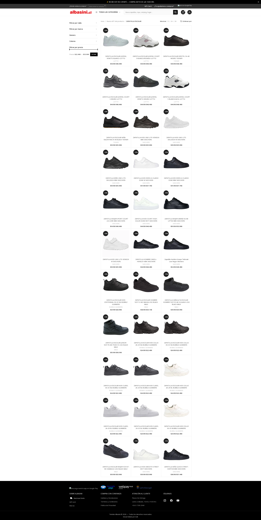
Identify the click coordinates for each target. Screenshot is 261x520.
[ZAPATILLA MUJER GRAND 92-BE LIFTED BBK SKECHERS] (176, 203)
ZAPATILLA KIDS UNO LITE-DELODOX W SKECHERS (176, 138)
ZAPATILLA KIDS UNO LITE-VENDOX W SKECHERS (116, 260)
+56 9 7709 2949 (138, 505)
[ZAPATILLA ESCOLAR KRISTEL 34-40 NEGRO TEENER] (176, 40)
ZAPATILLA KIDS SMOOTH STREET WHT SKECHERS (146, 468)
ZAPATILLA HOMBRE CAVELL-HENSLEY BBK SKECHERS (146, 260)
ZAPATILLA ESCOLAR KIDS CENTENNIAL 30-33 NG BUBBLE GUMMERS (115, 302)
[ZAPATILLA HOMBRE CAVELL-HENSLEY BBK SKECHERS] (146, 243)
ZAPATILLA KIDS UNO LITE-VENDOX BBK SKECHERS (146, 138)
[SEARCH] (175, 12)
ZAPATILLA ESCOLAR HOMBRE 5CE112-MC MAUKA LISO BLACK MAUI (146, 302)
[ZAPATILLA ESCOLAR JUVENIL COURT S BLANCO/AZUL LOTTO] (176, 81)
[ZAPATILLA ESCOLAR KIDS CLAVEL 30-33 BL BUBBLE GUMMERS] (146, 410)
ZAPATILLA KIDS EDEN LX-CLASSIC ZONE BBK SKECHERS (176, 179)
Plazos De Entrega (138, 498)
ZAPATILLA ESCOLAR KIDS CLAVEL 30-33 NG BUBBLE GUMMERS (116, 387)
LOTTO (115, 61)
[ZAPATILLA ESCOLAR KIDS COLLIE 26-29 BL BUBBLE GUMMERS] (176, 369)
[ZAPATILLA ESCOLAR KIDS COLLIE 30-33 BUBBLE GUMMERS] (176, 410)
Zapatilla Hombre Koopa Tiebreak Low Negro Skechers (176, 260)
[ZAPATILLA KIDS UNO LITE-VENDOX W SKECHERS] (115, 243)
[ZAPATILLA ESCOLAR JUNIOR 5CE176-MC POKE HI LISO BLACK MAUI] (115, 327)
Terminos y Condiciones (109, 502)
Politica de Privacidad (108, 505)
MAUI (146, 307)
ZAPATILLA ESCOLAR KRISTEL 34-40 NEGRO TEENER (176, 57)
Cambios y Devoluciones (109, 498)
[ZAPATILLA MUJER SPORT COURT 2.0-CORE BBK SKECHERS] (115, 203)
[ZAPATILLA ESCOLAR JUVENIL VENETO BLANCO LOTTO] (115, 40)
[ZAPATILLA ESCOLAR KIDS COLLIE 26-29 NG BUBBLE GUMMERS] (146, 327)
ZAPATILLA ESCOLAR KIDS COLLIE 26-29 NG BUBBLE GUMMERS (146, 344)
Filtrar (94, 54)
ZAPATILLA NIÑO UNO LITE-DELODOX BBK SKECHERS (116, 179)
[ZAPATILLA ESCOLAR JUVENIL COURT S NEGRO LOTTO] (115, 81)
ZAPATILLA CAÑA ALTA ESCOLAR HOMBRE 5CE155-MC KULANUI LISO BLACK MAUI (176, 302)
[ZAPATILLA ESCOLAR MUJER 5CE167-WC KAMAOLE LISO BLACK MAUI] (115, 451)
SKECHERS (146, 142)
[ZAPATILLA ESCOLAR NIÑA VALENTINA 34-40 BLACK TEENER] (115, 121)
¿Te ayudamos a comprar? (164, 6)
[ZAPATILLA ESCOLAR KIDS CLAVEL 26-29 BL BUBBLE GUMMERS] (115, 410)
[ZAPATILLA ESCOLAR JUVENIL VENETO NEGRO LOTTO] (146, 81)
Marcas (72, 506)
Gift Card (148, 6)
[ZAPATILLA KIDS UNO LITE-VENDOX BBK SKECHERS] (146, 121)
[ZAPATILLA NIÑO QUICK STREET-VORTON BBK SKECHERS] (176, 451)
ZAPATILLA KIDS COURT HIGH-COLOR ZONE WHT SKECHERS (146, 220)
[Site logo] (80, 12)
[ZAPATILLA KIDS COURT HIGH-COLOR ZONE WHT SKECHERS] (146, 203)
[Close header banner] (258, 2)
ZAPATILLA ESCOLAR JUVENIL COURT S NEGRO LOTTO (115, 98)
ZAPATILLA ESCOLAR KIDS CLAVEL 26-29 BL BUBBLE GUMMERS (116, 427)
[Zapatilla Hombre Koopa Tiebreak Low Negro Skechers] (176, 243)
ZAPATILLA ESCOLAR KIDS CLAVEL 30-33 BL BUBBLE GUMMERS (146, 427)
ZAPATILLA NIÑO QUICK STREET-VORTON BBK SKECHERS (176, 468)
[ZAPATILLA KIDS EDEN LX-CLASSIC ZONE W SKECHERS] (146, 162)
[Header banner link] (130, 2)
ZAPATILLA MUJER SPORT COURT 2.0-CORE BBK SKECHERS (116, 220)
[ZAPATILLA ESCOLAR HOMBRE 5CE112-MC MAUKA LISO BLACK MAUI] (146, 284)
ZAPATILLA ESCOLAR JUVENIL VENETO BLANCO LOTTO (116, 57)
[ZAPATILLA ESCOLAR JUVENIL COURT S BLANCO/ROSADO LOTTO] (146, 40)
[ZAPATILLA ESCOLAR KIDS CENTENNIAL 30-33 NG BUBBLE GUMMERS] (115, 284)
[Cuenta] (189, 12)
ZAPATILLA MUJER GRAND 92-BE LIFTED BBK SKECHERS (176, 220)
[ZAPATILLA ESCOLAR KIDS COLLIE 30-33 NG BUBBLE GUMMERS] (176, 327)
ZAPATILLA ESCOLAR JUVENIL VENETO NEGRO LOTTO (146, 98)
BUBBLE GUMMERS (116, 307)
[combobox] (97, 6)
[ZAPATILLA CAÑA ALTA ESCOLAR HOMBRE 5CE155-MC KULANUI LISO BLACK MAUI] (176, 284)
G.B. (136, 517)
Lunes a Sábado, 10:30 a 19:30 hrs (144, 502)
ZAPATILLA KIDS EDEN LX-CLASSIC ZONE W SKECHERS (146, 179)
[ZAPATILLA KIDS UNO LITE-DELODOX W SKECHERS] (176, 121)
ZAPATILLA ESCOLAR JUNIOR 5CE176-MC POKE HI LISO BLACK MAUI (116, 345)
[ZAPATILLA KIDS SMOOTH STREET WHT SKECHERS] (146, 451)
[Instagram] (164, 499)
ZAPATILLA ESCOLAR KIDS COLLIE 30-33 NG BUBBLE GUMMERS (176, 344)
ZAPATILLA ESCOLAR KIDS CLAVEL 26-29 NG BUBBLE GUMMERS (146, 387)
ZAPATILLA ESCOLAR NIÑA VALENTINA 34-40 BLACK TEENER (116, 138)
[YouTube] (177, 499)
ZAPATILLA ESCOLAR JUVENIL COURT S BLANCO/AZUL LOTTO (176, 98)
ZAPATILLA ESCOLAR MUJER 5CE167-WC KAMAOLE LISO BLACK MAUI (116, 468)
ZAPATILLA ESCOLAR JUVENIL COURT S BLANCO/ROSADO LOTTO (146, 57)
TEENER (176, 61)
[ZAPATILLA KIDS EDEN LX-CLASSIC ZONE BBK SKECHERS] (176, 162)
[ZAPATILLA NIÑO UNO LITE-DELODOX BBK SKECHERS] (115, 162)
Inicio (102, 21)
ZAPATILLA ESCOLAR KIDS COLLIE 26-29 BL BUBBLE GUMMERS (176, 387)
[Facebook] (171, 499)
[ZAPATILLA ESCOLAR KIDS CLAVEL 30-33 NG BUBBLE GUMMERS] (115, 369)
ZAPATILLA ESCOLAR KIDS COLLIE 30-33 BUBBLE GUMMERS (176, 427)
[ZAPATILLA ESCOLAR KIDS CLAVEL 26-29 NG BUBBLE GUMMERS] (146, 369)
